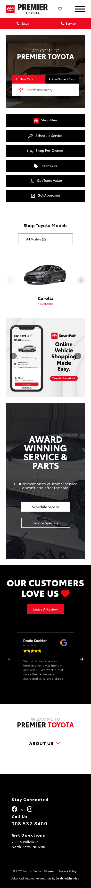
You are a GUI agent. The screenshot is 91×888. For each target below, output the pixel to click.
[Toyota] (10, 9)
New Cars (24, 79)
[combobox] (45, 90)
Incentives (48, 165)
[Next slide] (81, 280)
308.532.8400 (29, 823)
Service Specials (45, 522)
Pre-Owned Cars (62, 79)
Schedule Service (49, 135)
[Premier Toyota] (33, 9)
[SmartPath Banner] (45, 357)
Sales (25, 23)
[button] (81, 659)
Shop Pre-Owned (49, 150)
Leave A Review (45, 609)
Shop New (49, 119)
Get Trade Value (49, 180)
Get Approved (48, 195)
